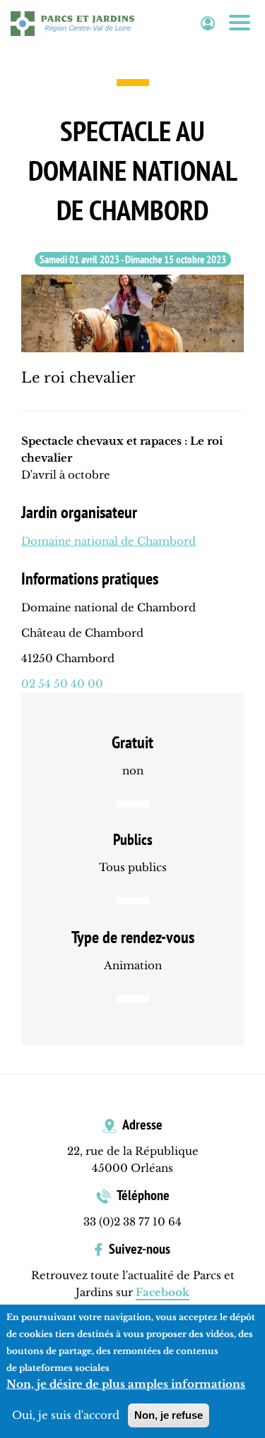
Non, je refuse (168, 1415)
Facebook (162, 1292)
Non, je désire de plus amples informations (125, 1384)
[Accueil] (72, 23)
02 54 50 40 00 (62, 683)
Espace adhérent (207, 24)
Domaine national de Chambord (108, 541)
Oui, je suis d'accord (65, 1415)
